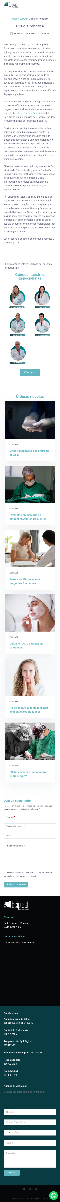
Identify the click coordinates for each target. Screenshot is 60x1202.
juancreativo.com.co (38, 1198)
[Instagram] (30, 1189)
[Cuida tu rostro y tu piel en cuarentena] (30, 613)
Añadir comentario (15, 845)
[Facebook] (24, 1189)
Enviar (12, 1172)
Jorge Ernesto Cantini (28, 113)
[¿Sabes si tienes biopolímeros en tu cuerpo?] (30, 741)
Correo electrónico (15, 826)
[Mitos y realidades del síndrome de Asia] (30, 420)
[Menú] (55, 5)
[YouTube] (36, 1189)
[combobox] (7, 1132)
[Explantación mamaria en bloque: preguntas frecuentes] (30, 484)
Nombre (10, 817)
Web (8, 835)
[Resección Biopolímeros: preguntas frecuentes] (30, 548)
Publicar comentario (16, 884)
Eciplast (46, 34)
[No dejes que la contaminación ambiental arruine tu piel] (30, 677)
